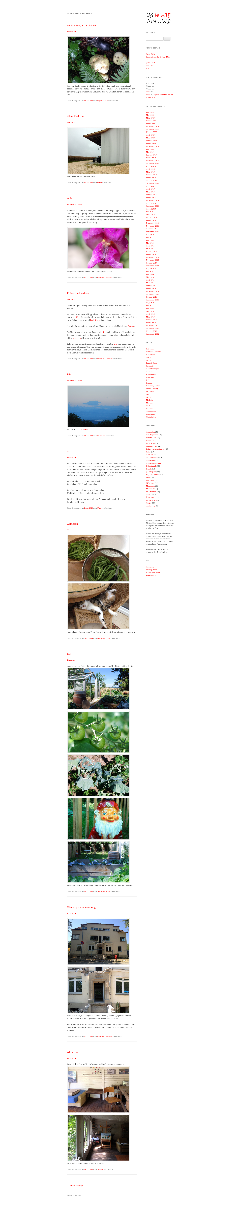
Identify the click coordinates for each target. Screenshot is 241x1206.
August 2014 (151, 269)
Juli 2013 (149, 305)
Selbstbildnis (151, 492)
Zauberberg (150, 506)
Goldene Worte (152, 457)
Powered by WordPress (74, 1195)
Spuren (131, 326)
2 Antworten (71, 122)
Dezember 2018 (152, 161)
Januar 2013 (151, 323)
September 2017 (152, 183)
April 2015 (150, 246)
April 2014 (150, 280)
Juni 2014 (150, 274)
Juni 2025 (150, 112)
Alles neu (72, 1052)
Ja (68, 451)
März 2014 (150, 283)
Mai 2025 (150, 115)
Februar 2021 (151, 121)
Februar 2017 (151, 195)
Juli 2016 (149, 212)
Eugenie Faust (151, 363)
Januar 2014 (151, 288)
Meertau (149, 397)
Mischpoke (150, 486)
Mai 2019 (150, 152)
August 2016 (151, 209)
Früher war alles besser (104, 277)
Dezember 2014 (152, 257)
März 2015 (150, 249)
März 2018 (150, 172)
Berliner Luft (151, 438)
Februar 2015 (151, 251)
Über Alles (150, 497)
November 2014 (152, 260)
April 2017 (150, 189)
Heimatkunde (151, 466)
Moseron (149, 403)
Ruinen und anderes (78, 293)
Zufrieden (72, 523)
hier (104, 332)
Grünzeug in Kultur (103, 638)
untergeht (77, 338)
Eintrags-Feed (151, 570)
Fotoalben (150, 349)
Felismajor (150, 366)
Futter (148, 452)
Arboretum (150, 354)
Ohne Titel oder (75, 116)
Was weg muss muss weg (81, 907)
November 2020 (152, 129)
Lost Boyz (150, 480)
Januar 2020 (151, 143)
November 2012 (152, 328)
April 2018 (150, 169)
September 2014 (152, 266)
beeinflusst (95, 320)
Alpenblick (101, 436)
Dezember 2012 (152, 325)
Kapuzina (150, 377)
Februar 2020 (151, 141)
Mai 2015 (150, 243)
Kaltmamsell (151, 374)
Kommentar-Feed (153, 573)
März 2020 (150, 138)
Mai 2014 (150, 277)
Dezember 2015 (152, 223)
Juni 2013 (150, 308)
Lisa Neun (150, 391)
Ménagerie (150, 483)
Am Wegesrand (152, 435)
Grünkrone (150, 460)
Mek (148, 394)
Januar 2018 (151, 178)
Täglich (149, 494)
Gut (69, 653)
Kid (147, 380)
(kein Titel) (150, 54)
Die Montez (150, 440)
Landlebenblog (152, 389)
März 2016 (150, 215)
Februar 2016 (151, 217)
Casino (149, 357)
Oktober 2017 (151, 180)
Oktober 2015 (151, 229)
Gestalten (100, 1169)
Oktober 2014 (151, 263)
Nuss (148, 406)
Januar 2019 (151, 158)
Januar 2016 (151, 220)
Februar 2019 (151, 155)
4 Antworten (71, 299)
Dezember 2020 (152, 126)
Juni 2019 (150, 149)
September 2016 (152, 206)
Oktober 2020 (151, 132)
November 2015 (152, 226)
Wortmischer (151, 417)
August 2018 (151, 166)
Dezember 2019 (152, 146)
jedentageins (151, 472)
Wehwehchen (151, 500)
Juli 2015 (149, 237)
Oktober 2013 (151, 297)
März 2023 (150, 118)
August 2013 (151, 303)
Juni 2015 (150, 240)
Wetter (99, 183)
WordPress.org (152, 575)
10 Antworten (71, 32)
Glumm (149, 372)
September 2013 (152, 300)
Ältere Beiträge (75, 1185)
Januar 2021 (151, 124)
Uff (147, 68)
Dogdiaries (150, 443)
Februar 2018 (151, 175)
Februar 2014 (151, 286)
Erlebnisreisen (151, 446)
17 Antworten (71, 913)
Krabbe (149, 383)
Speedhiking (151, 411)
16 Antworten (71, 457)
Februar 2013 (151, 320)
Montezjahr (150, 489)
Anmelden (150, 567)
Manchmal (83, 430)
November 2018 (152, 163)
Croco (148, 360)
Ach (69, 198)
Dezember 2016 (152, 200)
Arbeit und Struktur (153, 352)
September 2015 (152, 232)
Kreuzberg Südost (153, 386)
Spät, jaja (149, 65)
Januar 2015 (151, 254)
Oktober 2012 (151, 331)
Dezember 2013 (152, 291)
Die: (69, 374)
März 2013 (150, 317)
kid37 (148, 92)
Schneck (149, 408)
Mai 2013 (150, 311)
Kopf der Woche (102, 101)
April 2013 (150, 314)
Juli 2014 (149, 271)
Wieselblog (150, 414)
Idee (78, 317)
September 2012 (152, 334)
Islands (149, 469)
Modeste (149, 400)
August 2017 (151, 186)
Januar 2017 (151, 197)
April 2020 (150, 135)
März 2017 (150, 192)
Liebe (148, 477)
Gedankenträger (152, 369)
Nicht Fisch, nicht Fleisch (81, 25)
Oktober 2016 (151, 203)
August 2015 (151, 234)
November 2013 (152, 294)
